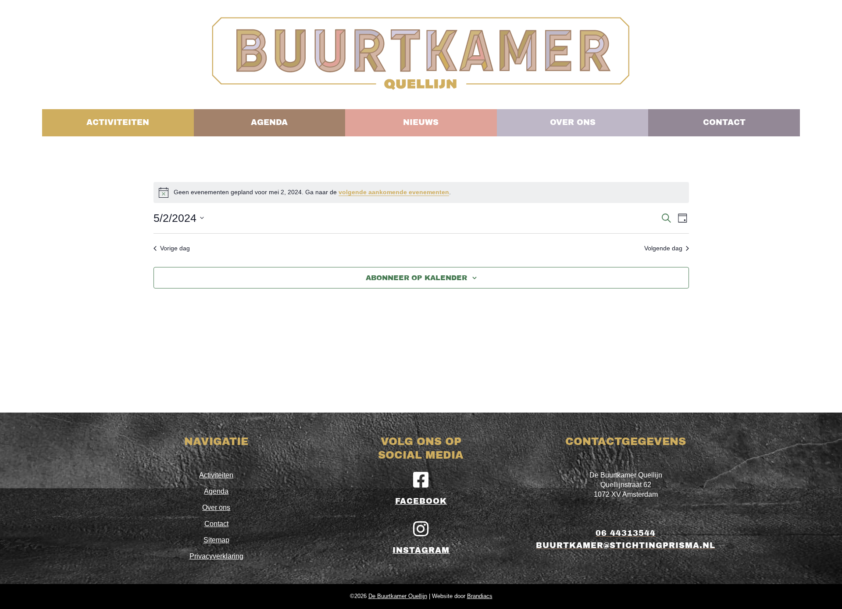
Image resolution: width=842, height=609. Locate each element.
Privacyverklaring (216, 556)
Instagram (421, 550)
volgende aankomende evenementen (394, 192)
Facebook (421, 501)
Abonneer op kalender (416, 277)
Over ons (216, 507)
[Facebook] (421, 479)
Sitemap (216, 540)
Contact (216, 523)
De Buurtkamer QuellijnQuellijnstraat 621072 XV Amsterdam (625, 484)
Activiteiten (216, 475)
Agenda (216, 491)
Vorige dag (175, 248)
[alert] (421, 192)
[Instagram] (421, 529)
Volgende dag (663, 248)
